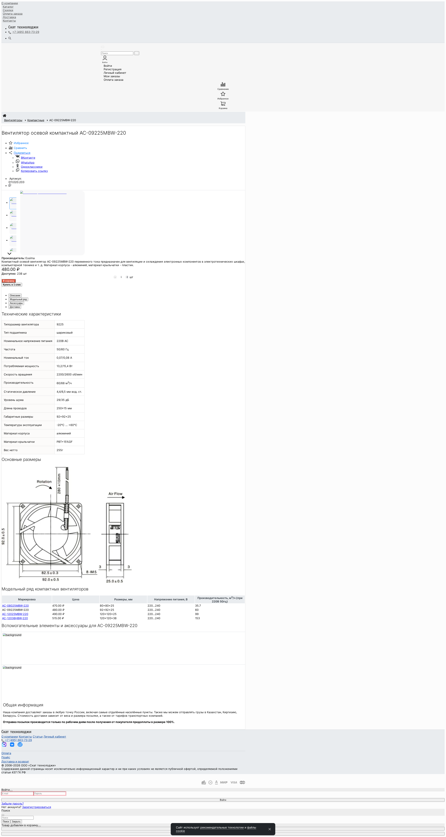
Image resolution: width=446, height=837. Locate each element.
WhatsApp (27, 162)
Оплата (12, 13)
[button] (19, 152)
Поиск (6, 821)
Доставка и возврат (15, 761)
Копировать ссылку (34, 171)
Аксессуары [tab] (16, 303)
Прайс (5, 757)
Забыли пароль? (12, 803)
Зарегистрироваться (36, 807)
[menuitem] (9, 3)
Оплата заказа (113, 79)
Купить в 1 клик (12, 284)
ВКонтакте (28, 157)
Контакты (9, 20)
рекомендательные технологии (222, 827)
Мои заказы (112, 76)
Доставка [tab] (15, 307)
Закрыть (16, 821)
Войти (108, 65)
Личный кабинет (115, 72)
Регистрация (112, 69)
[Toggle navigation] (102, 47)
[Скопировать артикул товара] (10, 185)
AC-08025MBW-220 (15, 605)
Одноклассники (32, 166)
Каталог (8, 6)
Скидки (8, 10)
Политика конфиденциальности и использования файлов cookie (46, 778)
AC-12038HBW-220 (15, 618)
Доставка (9, 17)
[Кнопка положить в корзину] (9, 281)
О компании (9, 3)
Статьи (38, 736)
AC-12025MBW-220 (15, 614)
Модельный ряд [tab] (18, 299)
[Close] (11, 790)
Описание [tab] (15, 295)
